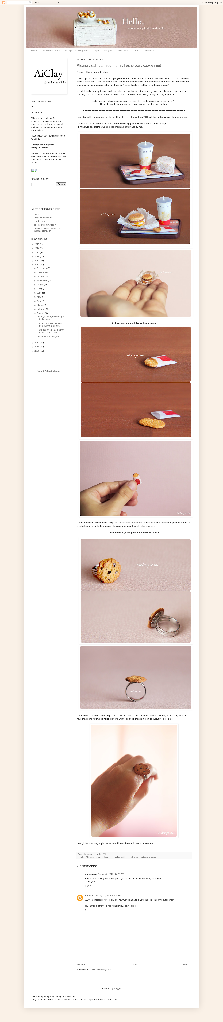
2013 (37, 260)
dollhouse (106, 857)
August (40, 284)
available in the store (131, 522)
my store (38, 214)
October (41, 276)
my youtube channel (43, 218)
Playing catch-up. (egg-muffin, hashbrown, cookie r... (51, 331)
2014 (37, 256)
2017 (37, 244)
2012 (37, 264)
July (39, 288)
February (41, 309)
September (42, 280)
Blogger (117, 988)
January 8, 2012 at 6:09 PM (111, 874)
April (39, 301)
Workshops (149, 50)
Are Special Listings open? (77, 50)
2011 (37, 343)
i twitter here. (40, 221)
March (40, 305)
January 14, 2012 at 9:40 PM (107, 895)
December (42, 268)
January (41, 313)
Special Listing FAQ (104, 50)
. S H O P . (33, 50)
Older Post (187, 965)
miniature (153, 857)
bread (98, 857)
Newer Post (82, 965)
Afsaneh (89, 895)
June (39, 293)
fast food (124, 857)
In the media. (124, 50)
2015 (37, 252)
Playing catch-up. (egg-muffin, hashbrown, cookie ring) (119, 65)
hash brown (134, 857)
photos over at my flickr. (45, 225)
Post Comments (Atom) (100, 970)
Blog (137, 50)
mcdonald (144, 857)
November (42, 272)
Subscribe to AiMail (51, 50)
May (39, 297)
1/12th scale (90, 857)
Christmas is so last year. (48, 336)
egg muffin (115, 857)
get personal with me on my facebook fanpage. (47, 229)
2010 (37, 347)
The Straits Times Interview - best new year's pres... (50, 324)
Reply (88, 886)
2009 (37, 351)
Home (135, 965)
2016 (37, 248)
